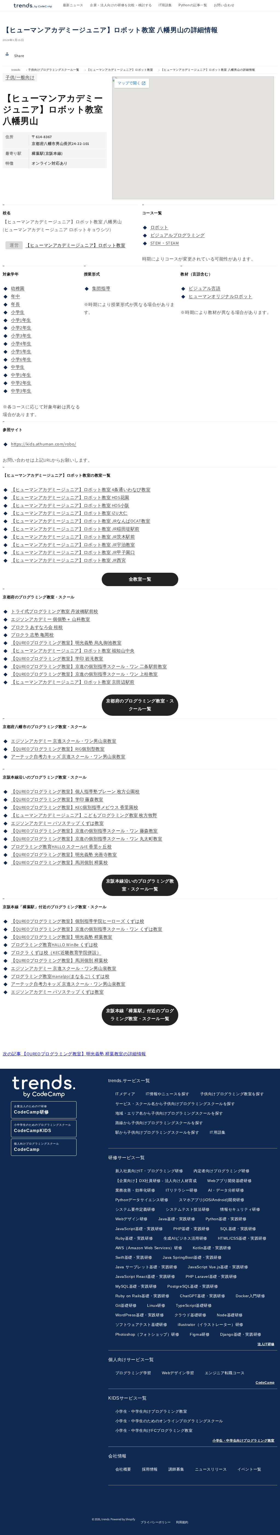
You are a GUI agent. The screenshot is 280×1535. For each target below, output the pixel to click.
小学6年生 (21, 359)
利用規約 (182, 1522)
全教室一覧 (140, 579)
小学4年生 (21, 343)
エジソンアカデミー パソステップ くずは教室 (57, 823)
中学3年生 (21, 391)
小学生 (18, 312)
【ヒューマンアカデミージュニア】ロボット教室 (120, 69)
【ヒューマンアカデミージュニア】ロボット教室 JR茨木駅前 (73, 537)
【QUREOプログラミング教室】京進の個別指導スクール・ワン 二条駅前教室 (89, 666)
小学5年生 (21, 351)
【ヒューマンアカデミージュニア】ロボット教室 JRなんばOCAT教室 (80, 521)
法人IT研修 (266, 1344)
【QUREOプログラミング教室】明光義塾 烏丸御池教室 (66, 643)
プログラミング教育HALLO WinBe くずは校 (54, 945)
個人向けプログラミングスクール (36, 1147)
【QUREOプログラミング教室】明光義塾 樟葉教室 (61, 937)
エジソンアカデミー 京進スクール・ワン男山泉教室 (63, 741)
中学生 (18, 367)
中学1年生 (21, 375)
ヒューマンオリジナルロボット (220, 296)
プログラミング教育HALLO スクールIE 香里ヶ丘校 (61, 847)
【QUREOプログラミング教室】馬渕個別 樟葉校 (59, 862)
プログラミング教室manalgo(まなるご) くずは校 (60, 976)
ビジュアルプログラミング (177, 235)
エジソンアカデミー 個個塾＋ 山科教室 (50, 619)
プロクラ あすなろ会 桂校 (37, 627)
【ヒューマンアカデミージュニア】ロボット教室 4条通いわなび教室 (80, 489)
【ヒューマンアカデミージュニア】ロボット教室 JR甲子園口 (73, 552)
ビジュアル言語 (204, 288)
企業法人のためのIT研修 (31, 1109)
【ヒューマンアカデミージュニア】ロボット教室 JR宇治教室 (73, 545)
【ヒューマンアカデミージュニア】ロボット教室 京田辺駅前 (73, 682)
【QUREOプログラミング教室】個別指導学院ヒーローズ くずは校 (77, 921)
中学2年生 (21, 383)
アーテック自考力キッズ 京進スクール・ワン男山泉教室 (68, 756)
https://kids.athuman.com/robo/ (43, 444)
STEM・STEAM (164, 243)
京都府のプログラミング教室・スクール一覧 (140, 705)
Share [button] (19, 55)
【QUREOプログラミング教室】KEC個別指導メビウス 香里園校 (74, 807)
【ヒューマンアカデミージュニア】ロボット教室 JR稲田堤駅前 (75, 529)
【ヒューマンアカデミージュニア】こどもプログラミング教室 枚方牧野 (84, 815)
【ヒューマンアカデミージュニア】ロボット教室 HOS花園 (70, 497)
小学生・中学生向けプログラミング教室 (243, 1440)
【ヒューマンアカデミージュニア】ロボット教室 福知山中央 (73, 651)
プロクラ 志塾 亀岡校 (32, 635)
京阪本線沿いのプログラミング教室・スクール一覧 (140, 885)
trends (16, 69)
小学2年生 (21, 328)
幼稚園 (18, 288)
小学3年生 (21, 336)
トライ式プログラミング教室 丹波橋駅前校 (54, 611)
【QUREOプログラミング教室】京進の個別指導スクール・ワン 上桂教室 (84, 674)
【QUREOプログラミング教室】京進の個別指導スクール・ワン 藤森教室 (84, 831)
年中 (15, 296)
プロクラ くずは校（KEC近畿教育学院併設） (56, 952)
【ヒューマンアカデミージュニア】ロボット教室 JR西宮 (68, 560)
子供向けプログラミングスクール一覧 (53, 69)
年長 (15, 304)
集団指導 (101, 288)
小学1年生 (21, 320)
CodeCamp (265, 1383)
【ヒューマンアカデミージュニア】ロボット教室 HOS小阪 (70, 505)
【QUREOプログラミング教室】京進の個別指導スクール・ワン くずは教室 (86, 929)
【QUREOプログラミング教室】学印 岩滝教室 (57, 658)
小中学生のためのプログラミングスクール (42, 1128)
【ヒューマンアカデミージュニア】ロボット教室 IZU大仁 (69, 513)
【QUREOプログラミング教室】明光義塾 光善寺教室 (64, 854)
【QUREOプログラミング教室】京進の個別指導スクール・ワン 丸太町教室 (86, 839)
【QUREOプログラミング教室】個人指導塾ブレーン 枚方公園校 (75, 791)
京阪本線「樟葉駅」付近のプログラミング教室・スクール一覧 (140, 1015)
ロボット (159, 227)
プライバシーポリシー (156, 1522)
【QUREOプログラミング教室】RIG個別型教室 (57, 749)
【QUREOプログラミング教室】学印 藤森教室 (57, 799)
